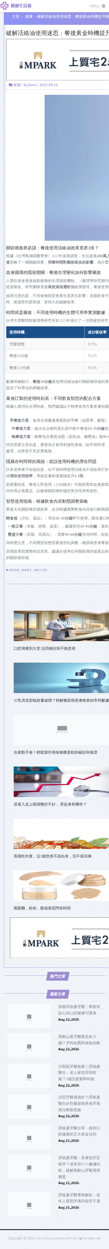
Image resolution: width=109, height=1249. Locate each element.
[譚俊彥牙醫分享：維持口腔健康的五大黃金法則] (29, 1137)
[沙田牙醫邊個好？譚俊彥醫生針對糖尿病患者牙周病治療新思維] (29, 1106)
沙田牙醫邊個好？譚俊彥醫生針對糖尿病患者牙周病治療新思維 (79, 1103)
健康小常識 (40, 570)
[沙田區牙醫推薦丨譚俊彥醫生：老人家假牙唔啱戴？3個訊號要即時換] (29, 1076)
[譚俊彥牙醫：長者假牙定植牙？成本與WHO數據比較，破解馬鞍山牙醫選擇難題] (29, 1167)
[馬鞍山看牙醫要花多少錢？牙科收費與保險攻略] (29, 1046)
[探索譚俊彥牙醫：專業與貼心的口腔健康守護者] (29, 1016)
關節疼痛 (14, 570)
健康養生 (27, 570)
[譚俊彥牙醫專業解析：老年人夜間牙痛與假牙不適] (29, 1204)
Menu (95, 6)
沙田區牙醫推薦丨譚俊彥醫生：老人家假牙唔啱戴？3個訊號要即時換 (79, 1073)
